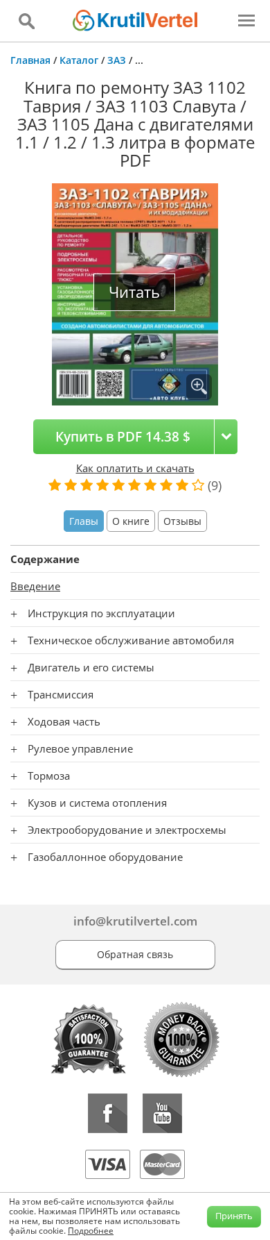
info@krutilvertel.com (135, 921)
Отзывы (182, 521)
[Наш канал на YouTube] (162, 1113)
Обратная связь (135, 954)
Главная (30, 60)
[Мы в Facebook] (107, 1113)
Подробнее (91, 1231)
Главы (83, 521)
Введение (35, 586)
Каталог (79, 60)
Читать (134, 292)
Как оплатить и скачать (135, 468)
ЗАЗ (116, 60)
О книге (131, 521)
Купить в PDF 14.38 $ (122, 436)
